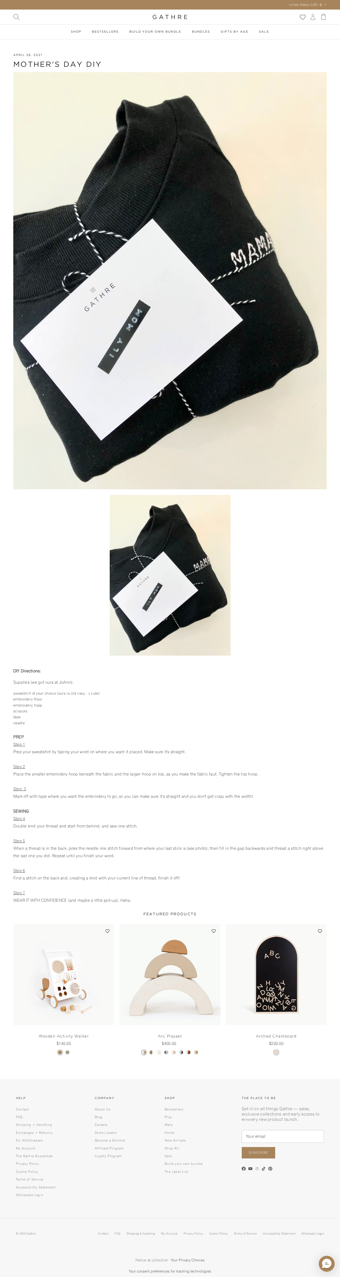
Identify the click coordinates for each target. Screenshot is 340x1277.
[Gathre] (170, 17)
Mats (169, 1125)
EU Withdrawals (29, 1140)
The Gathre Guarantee (34, 1156)
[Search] (16, 17)
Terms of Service (29, 1179)
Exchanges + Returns (34, 1133)
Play (168, 1117)
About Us (103, 1109)
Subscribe (258, 1152)
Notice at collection (151, 1260)
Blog (99, 1117)
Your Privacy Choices (188, 1260)
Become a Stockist (110, 1140)
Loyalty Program (108, 1156)
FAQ (19, 1117)
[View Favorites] (302, 17)
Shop (76, 31)
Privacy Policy (27, 1164)
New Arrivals (175, 1140)
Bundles (201, 31)
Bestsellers (105, 31)
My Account (26, 1148)
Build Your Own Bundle (155, 31)
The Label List (176, 1172)
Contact (22, 1109)
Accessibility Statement (36, 1187)
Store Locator (106, 1133)
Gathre (31, 1233)
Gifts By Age (234, 31)
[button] (107, 930)
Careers (101, 1125)
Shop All (172, 1148)
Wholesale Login (30, 1195)
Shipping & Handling (141, 1233)
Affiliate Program (109, 1148)
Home (169, 1133)
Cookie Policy (27, 1172)
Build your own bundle (184, 1164)
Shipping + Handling (34, 1125)
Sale (264, 31)
